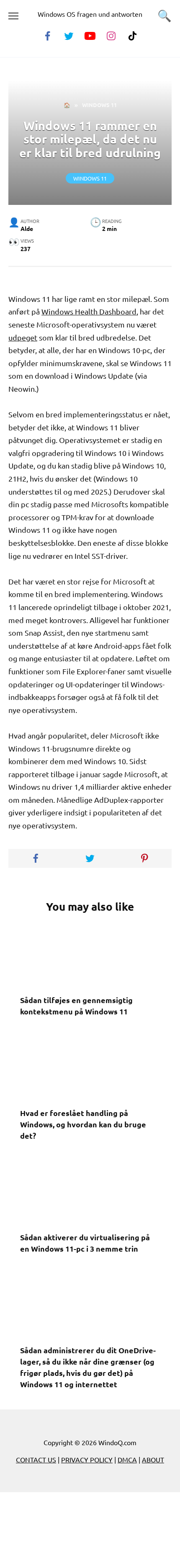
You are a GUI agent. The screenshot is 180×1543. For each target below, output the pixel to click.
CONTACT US (36, 1459)
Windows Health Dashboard (88, 311)
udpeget (22, 337)
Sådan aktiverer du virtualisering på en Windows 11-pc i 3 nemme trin (85, 1242)
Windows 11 (90, 178)
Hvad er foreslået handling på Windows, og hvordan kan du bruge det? (83, 1124)
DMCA (127, 1459)
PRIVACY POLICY (87, 1459)
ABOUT (153, 1459)
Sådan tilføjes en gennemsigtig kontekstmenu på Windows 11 (76, 1005)
